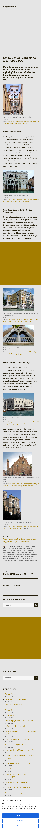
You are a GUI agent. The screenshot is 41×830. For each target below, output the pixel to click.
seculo (30, 558)
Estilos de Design (23, 546)
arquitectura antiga (26, 548)
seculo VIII (14, 560)
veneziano (33, 560)
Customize (20, 821)
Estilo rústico (10, 715)
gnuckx (25, 123)
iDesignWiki (10, 6)
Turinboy (26, 354)
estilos (25, 554)
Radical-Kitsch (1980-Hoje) (15, 726)
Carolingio (13, 550)
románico (25, 558)
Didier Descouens (28, 486)
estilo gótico (20, 552)
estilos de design (32, 554)
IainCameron (28, 424)
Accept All (20, 815)
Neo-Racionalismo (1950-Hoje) (17, 793)
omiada (5, 558)
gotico (5, 556)
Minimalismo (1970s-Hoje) (15, 745)
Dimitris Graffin (27, 201)
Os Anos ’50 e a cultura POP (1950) (18, 787)
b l (6, 546)
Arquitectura (16, 548)
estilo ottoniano (17, 554)
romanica (18, 558)
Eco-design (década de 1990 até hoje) (19, 721)
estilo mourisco (29, 552)
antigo (5, 548)
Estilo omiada (7, 554)
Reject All (20, 826)
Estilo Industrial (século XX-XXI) (17, 763)
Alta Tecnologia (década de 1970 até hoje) (20, 750)
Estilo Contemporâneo (13, 769)
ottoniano (12, 558)
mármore (11, 556)
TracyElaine (27, 321)
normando (30, 556)
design (19, 550)
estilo (23, 550)
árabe (9, 548)
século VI (7, 560)
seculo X (20, 560)
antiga (33, 546)
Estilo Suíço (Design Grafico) (16, 782)
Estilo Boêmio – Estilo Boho (15, 699)
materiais (17, 556)
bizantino (6, 550)
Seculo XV (27, 560)
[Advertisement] (20, 34)
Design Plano (10, 694)
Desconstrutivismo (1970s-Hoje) (17, 739)
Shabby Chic (9, 710)
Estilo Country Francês (13, 705)
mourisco (23, 556)
